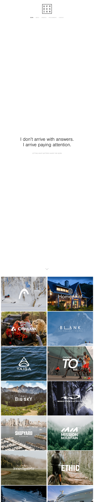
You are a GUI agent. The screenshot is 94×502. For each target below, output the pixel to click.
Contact (61, 17)
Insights (44, 17)
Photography (52, 17)
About (37, 17)
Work (31, 17)
